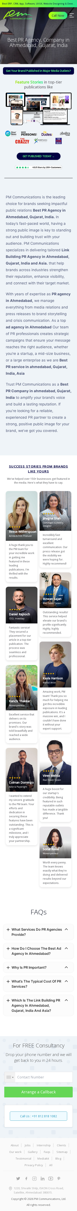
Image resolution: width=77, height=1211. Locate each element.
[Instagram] (34, 1178)
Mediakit (43, 1158)
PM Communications (47, 1199)
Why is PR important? (29, 967)
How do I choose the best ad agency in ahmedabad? (36, 951)
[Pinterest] (59, 1178)
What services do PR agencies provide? (37, 932)
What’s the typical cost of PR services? (36, 984)
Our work (15, 1152)
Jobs (28, 1145)
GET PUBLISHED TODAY (39, 156)
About (15, 1145)
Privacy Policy (34, 1165)
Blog (58, 1158)
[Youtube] (50, 1178)
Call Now (58, 15)
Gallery (33, 1152)
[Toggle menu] (72, 15)
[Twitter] (18, 1178)
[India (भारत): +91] (9, 1077)
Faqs (47, 1152)
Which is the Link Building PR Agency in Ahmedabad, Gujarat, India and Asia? (36, 1005)
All (50, 1165)
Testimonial (23, 1158)
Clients (61, 1145)
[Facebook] (26, 1178)
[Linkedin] (42, 1178)
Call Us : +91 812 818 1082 (38, 1116)
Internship (44, 1145)
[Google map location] (10, 1188)
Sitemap (62, 1152)
